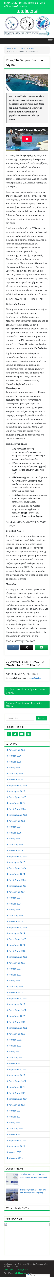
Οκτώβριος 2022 (17, 1022)
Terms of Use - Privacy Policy (16, 1270)
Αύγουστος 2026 (17, 750)
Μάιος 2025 (14, 838)
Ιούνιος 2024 (15, 904)
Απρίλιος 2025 (16, 844)
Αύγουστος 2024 (17, 892)
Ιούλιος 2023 (15, 969)
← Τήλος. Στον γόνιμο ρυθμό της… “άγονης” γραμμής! (27, 691)
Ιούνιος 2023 (15, 975)
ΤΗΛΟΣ (31, 49)
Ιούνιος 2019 (15, 1152)
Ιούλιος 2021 (15, 1110)
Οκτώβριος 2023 (17, 951)
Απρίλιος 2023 (16, 986)
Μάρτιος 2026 (16, 779)
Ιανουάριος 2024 (17, 933)
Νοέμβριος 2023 (17, 945)
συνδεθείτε (36, 678)
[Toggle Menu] (50, 40)
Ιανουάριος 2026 (17, 791)
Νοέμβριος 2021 (17, 1087)
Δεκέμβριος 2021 (17, 1081)
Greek (32, 1275)
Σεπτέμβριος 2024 (18, 886)
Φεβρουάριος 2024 (18, 927)
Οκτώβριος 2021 (17, 1093)
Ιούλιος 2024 (15, 898)
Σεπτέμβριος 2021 (18, 1099)
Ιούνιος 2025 (15, 833)
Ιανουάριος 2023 (17, 1004)
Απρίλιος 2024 (16, 915)
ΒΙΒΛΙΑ (7, 3)
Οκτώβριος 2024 (17, 880)
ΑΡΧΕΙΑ (7, 6)
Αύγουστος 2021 (17, 1105)
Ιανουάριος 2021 (17, 1146)
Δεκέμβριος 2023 (17, 939)
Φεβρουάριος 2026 (18, 785)
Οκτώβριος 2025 (17, 809)
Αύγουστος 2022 (17, 1034)
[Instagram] (28, 734)
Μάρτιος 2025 (16, 850)
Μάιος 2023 (14, 980)
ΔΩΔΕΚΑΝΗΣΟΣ (20, 49)
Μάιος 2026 (14, 767)
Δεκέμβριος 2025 (17, 797)
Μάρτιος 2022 (16, 1063)
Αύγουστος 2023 (17, 963)
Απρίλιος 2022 (16, 1057)
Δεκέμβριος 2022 (17, 1010)
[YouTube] (21, 734)
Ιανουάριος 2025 (17, 862)
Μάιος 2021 (14, 1122)
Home (8, 49)
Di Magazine (21, 1273)
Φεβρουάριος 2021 (18, 1140)
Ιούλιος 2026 (15, 756)
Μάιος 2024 (14, 909)
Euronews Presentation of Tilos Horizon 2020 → (24, 704)
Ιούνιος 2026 (15, 762)
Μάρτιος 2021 (16, 1134)
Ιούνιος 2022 (15, 1045)
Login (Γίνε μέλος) (20, 6)
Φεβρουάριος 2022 (18, 1069)
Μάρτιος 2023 (16, 992)
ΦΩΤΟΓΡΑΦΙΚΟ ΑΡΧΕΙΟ (28, 3)
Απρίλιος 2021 (16, 1128)
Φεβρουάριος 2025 (18, 856)
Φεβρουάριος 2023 (18, 998)
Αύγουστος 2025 (17, 821)
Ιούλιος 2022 (15, 1040)
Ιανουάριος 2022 (17, 1075)
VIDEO (42, 3)
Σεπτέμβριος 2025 (18, 815)
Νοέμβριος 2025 (17, 803)
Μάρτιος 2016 (16, 1158)
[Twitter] (15, 734)
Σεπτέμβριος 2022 (18, 1028)
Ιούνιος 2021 (15, 1116)
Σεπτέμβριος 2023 (18, 957)
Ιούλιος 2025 (15, 827)
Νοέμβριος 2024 (17, 874)
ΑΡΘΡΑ (15, 3)
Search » (42, 718)
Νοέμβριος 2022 (17, 1016)
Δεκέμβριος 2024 (17, 868)
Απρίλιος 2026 (16, 773)
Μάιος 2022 (14, 1051)
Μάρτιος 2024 (16, 921)
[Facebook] (9, 734)
